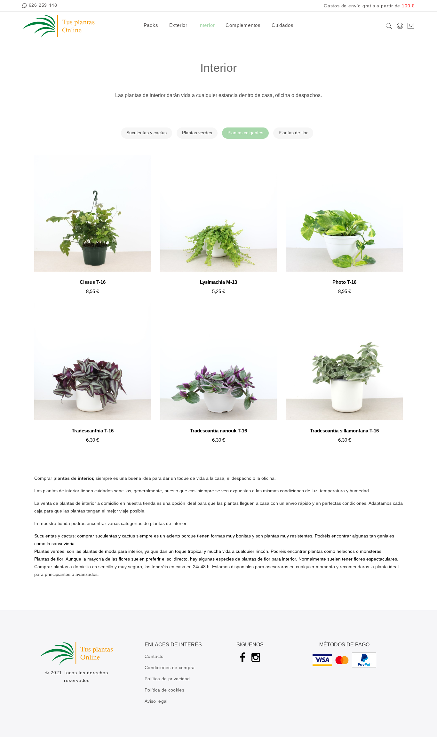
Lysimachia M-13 (218, 282)
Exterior (178, 25)
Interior (206, 25)
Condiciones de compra (170, 667)
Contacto (154, 656)
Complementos (243, 25)
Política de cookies (164, 689)
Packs (151, 25)
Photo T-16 (344, 282)
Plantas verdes (197, 132)
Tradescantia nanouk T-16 (218, 430)
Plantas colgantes (245, 132)
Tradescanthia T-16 (93, 430)
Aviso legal (156, 701)
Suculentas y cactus (146, 132)
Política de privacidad (167, 678)
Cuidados (282, 25)
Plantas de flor (293, 132)
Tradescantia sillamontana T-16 (344, 430)
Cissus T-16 (93, 282)
